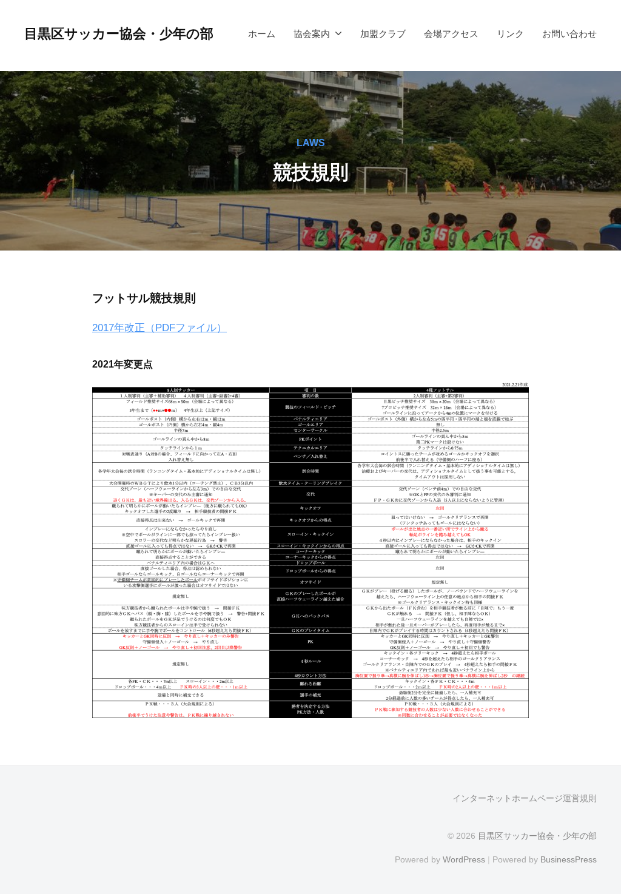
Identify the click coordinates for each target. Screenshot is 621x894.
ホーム (261, 34)
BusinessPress (568, 859)
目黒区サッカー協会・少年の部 (118, 33)
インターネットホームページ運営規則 (524, 798)
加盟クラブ (383, 34)
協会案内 (312, 34)
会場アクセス (451, 34)
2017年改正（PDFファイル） (159, 328)
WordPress (464, 859)
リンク (510, 34)
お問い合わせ (569, 34)
